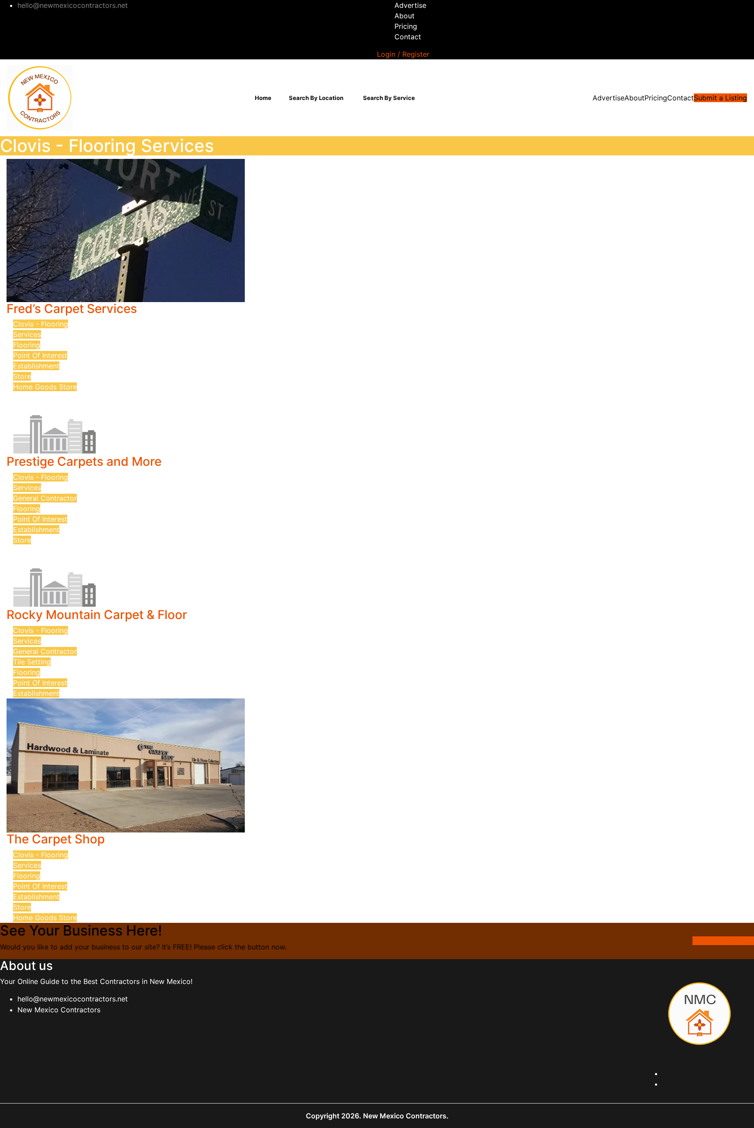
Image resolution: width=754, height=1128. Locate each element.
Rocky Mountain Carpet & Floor (97, 614)
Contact (407, 36)
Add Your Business (723, 940)
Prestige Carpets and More (84, 461)
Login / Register (403, 54)
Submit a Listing (720, 97)
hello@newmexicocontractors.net (72, 998)
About (404, 15)
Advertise (410, 5)
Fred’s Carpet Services (72, 308)
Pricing (405, 26)
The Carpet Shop (56, 839)
